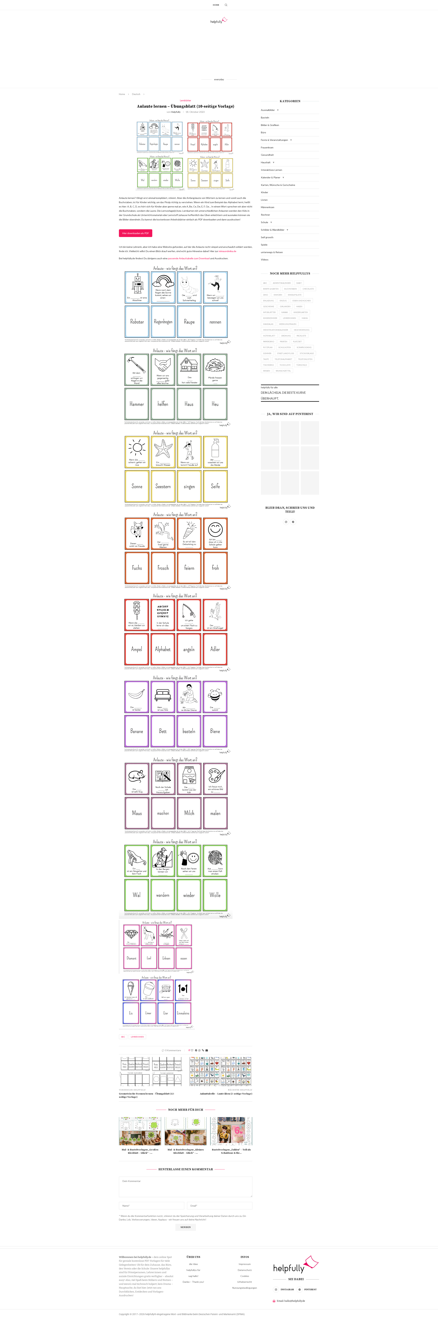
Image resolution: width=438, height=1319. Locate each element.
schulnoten (284, 347)
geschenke (268, 306)
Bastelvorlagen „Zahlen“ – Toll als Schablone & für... (231, 1151)
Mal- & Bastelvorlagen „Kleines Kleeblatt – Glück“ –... (186, 1151)
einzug (283, 300)
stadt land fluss (285, 353)
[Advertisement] (219, 51)
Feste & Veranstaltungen (274, 139)
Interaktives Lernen (271, 169)
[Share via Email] (206, 1050)
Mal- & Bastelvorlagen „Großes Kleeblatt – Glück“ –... (140, 1151)
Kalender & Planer (270, 177)
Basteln (265, 117)
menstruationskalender (275, 330)
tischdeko (268, 365)
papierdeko (268, 341)
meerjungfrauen (287, 324)
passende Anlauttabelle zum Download (189, 258)
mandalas (268, 324)
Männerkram (267, 207)
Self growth (267, 237)
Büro (263, 132)
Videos (264, 259)
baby (299, 283)
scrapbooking (304, 347)
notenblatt (269, 336)
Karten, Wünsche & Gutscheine (278, 184)
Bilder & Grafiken (270, 125)
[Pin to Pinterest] (196, 1050)
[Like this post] (192, 1050)
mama (305, 318)
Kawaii (284, 312)
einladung (268, 300)
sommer (267, 353)
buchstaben (290, 289)
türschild (301, 365)
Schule (264, 222)
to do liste (285, 365)
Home (216, 5)
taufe (266, 359)
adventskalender (282, 283)
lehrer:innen (137, 1037)
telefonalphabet (283, 359)
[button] (278, 110)
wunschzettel (283, 371)
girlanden (285, 306)
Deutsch (136, 94)
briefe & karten (271, 289)
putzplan (268, 347)
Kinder (264, 192)
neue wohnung (302, 330)
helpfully (176, 111)
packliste (301, 336)
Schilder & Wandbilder (272, 229)
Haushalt (265, 162)
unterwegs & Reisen (272, 252)
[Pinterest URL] (270, 432)
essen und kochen (302, 300)
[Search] (226, 5)
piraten (283, 341)
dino (265, 295)
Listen (264, 199)
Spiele (264, 244)
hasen (299, 306)
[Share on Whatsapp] (199, 1050)
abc (123, 1037)
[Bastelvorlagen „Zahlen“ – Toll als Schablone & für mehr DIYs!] (231, 1131)
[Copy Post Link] (203, 1050)
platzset (297, 341)
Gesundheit (267, 154)
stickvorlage (307, 353)
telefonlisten (305, 359)
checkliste (308, 289)
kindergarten (301, 312)
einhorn (278, 295)
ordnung (286, 336)
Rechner (265, 214)
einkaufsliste (294, 295)
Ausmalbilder (268, 109)
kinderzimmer (270, 318)
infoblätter (269, 312)
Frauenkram (267, 147)
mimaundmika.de (227, 251)
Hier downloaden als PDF (135, 233)
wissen (266, 371)
